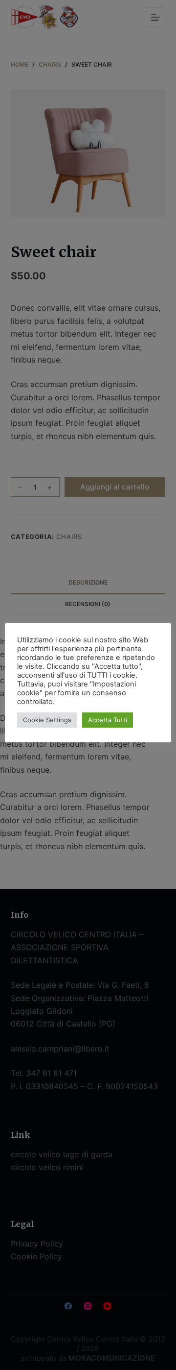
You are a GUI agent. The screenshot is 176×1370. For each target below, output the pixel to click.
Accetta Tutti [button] (107, 720)
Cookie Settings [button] (47, 720)
